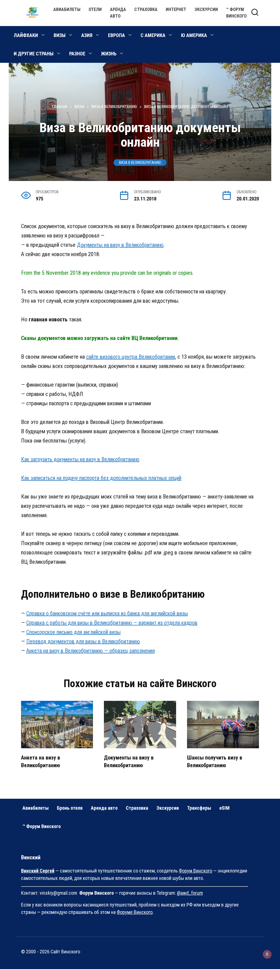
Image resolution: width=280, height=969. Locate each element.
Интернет (176, 9)
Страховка (146, 9)
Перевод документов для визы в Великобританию (83, 641)
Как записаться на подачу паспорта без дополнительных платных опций (101, 478)
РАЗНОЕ (77, 53)
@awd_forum (190, 893)
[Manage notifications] (267, 954)
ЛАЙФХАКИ (26, 35)
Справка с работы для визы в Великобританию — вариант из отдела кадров (111, 622)
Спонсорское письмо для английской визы (73, 632)
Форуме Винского (135, 912)
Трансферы (199, 808)
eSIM (224, 808)
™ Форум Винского (41, 826)
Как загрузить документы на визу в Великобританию (80, 459)
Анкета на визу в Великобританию (40, 761)
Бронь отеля (70, 808)
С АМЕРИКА (153, 35)
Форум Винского (195, 871)
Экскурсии (206, 9)
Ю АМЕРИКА (194, 35)
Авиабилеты (66, 9)
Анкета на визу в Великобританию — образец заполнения (90, 650)
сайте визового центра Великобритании (130, 356)
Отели (95, 9)
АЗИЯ (86, 35)
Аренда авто (104, 808)
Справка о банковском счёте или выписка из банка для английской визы (107, 613)
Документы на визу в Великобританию (120, 245)
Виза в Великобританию (140, 162)
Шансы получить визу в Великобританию (214, 761)
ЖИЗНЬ (108, 53)
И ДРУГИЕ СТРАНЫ (34, 53)
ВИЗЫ (60, 35)
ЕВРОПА (116, 35)
